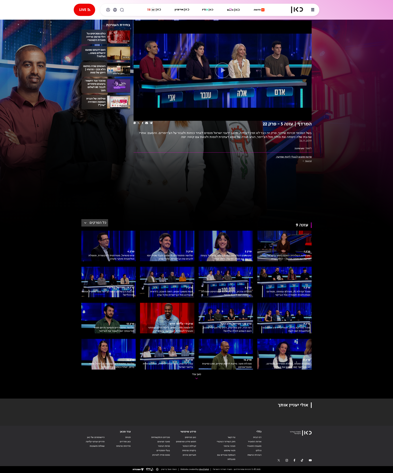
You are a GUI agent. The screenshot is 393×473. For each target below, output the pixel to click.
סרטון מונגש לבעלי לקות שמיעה (294, 156)
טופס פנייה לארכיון (161, 455)
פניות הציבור (164, 446)
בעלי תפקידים (163, 450)
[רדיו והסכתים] (208, 9)
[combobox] (94, 223)
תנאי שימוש (229, 450)
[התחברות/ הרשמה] (108, 10)
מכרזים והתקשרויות (160, 437)
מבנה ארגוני (229, 446)
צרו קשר (231, 437)
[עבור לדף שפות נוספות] (115, 10)
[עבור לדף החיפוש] (122, 10)
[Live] (84, 10)
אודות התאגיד (254, 441)
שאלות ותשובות (97, 446)
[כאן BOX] (233, 9)
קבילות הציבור (189, 446)
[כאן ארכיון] (182, 9)
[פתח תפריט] (313, 10)
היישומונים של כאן (96, 437)
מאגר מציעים (163, 441)
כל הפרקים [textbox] (97, 223)
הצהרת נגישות (254, 455)
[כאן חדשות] (259, 9)
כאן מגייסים (190, 437)
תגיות (128, 437)
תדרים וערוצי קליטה (95, 441)
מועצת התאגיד (254, 446)
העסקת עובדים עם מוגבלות (226, 457)
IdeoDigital (204, 469)
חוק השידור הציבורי (226, 441)
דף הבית (257, 437)
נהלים (258, 450)
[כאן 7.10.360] (154, 9)
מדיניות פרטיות (123, 446)
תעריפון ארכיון (189, 455)
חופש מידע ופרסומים (186, 441)
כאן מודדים (125, 441)
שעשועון (299, 148)
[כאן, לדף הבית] (294, 10)
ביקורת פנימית (189, 450)
